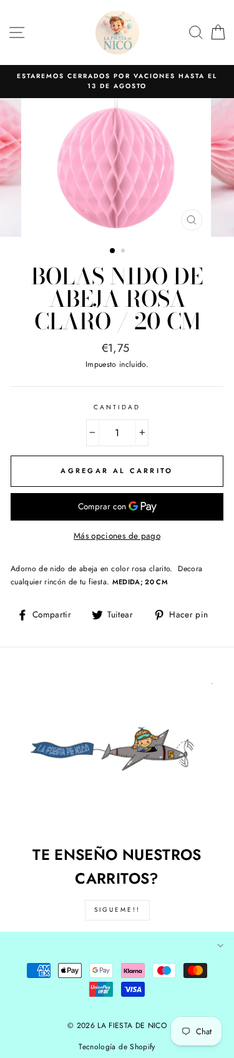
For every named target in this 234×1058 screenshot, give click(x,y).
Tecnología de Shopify (117, 1046)
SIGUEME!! (117, 909)
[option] (117, 81)
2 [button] (124, 252)
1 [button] (113, 251)
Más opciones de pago (117, 535)
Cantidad (117, 407)
